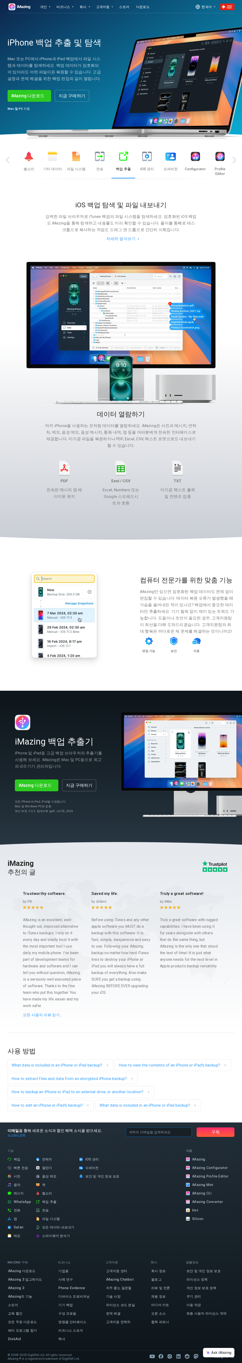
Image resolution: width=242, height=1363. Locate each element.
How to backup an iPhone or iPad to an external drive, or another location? (78, 1091)
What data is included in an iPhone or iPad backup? (57, 1065)
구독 (215, 1132)
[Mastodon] (196, 1356)
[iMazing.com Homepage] (19, 7)
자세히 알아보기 (121, 238)
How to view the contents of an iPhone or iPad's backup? (170, 1065)
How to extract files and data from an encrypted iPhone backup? (70, 1078)
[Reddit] (187, 1356)
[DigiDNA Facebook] (161, 1356)
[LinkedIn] (178, 1356)
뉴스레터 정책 (16, 1135)
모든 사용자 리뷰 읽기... (42, 1015)
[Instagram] (170, 1356)
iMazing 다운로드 (27, 95)
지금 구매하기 (72, 95)
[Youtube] (152, 1356)
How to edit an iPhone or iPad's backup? (48, 1105)
